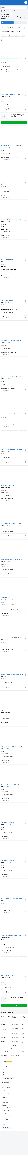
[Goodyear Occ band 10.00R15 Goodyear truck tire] (14, 330)
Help (3, 1072)
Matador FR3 (4, 1055)
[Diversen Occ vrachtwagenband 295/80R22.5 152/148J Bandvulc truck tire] (14, 366)
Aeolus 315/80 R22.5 (7, 300)
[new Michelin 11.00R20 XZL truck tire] (14, 964)
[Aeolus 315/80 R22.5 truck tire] (14, 289)
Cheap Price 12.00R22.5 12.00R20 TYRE (12, 94)
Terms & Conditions (6, 1100)
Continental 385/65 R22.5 (8, 260)
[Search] (25, 7)
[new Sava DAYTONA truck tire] (14, 587)
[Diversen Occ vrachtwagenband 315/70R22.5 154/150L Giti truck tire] (14, 402)
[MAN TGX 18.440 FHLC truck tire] (14, 812)
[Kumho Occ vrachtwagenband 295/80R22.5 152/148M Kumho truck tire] (14, 438)
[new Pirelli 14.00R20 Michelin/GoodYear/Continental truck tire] (14, 924)
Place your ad (14, 122)
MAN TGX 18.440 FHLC (7, 823)
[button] (26, 2)
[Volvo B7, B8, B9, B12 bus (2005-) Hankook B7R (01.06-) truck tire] (14, 209)
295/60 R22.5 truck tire (7, 485)
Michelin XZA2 (4, 1021)
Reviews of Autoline (6, 1107)
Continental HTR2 (5, 1016)
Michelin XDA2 (4, 1024)
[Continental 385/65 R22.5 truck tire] (14, 249)
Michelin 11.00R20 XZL (7, 975)
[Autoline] (2, 11)
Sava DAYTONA (5, 597)
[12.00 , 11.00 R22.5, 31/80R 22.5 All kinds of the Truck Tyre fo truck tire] (14, 47)
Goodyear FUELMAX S (4, 1028)
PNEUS (3, 182)
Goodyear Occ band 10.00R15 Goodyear (12, 340)
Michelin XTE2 (4, 1047)
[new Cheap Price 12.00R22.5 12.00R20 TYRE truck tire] (14, 84)
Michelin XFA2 (4, 1051)
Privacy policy (5, 1102)
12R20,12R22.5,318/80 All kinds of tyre (12, 145)
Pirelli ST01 (3, 1041)
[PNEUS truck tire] (14, 171)
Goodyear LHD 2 (5, 1037)
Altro (2, 710)
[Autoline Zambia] (9, 2)
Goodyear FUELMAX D (4, 1033)
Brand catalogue (6, 1110)
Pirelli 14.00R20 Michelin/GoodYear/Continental (14, 935)
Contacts (4, 1074)
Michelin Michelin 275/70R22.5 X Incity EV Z (13, 559)
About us (4, 1069)
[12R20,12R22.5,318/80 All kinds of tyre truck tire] (14, 135)
